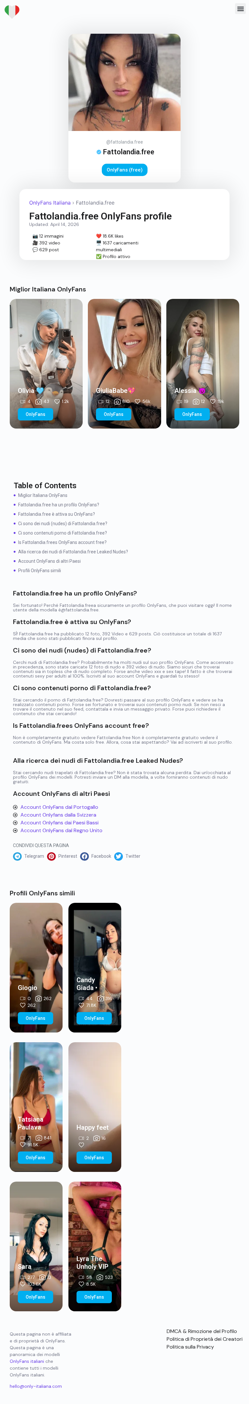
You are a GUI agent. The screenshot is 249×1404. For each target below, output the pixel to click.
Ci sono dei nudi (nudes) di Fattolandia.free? (62, 523)
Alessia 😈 (190, 391)
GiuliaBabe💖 (116, 391)
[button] (240, 8)
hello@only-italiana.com (36, 1386)
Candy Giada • (87, 984)
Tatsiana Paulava (30, 1123)
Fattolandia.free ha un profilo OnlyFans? (58, 504)
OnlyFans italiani (27, 1361)
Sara (24, 1266)
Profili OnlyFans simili (39, 570)
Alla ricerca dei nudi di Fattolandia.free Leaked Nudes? (73, 551)
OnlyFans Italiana (50, 202)
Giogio (27, 988)
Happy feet (93, 1127)
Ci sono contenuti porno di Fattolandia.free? (62, 533)
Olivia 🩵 (31, 391)
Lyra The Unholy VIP (92, 1262)
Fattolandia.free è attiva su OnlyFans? (56, 514)
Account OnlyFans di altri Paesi (49, 561)
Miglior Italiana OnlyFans (42, 495)
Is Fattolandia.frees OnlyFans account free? (62, 542)
